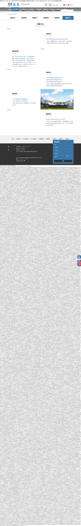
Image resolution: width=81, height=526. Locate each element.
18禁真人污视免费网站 (43, 182)
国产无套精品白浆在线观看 (57, 290)
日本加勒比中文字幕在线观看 (41, 290)
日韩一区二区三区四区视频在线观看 (31, 218)
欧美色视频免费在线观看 (8, 261)
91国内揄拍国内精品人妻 (35, 297)
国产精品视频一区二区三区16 (34, 251)
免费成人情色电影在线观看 (62, 349)
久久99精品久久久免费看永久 (66, 281)
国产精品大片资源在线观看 (67, 343)
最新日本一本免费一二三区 (48, 285)
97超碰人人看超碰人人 (56, 326)
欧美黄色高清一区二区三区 (58, 281)
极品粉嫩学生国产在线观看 (36, 239)
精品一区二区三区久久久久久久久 (25, 191)
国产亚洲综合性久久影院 (77, 198)
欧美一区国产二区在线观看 (6, 283)
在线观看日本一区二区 (19, 312)
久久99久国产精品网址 (40, 285)
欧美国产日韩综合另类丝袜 (56, 341)
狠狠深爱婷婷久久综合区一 (41, 196)
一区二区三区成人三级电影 (59, 309)
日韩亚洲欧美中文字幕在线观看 (61, 321)
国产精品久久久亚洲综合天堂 (64, 232)
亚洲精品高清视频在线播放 (65, 269)
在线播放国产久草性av (54, 278)
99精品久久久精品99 (62, 323)
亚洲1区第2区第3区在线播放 (60, 261)
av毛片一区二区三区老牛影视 (36, 199)
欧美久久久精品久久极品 (48, 253)
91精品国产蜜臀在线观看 (67, 279)
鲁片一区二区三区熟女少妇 (66, 249)
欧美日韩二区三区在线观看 (17, 333)
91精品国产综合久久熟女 (70, 348)
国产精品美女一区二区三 (18, 313)
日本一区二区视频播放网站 (27, 184)
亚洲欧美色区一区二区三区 (36, 324)
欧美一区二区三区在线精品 (36, 323)
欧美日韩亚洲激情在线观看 (52, 314)
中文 (66, 4)
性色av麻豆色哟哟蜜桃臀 (56, 256)
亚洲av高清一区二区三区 (51, 171)
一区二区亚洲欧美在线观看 (9, 333)
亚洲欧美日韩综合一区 (9, 280)
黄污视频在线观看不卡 (65, 167)
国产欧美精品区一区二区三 (72, 338)
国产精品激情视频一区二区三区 (45, 246)
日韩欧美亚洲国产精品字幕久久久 (11, 347)
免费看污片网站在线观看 (15, 191)
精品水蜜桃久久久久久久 (58, 294)
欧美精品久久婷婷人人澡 (65, 235)
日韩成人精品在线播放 (21, 265)
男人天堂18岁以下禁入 (4, 225)
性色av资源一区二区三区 (54, 246)
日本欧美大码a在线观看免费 (62, 268)
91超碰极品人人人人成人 (13, 262)
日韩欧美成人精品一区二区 (8, 207)
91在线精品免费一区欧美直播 (43, 213)
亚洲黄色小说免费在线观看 (57, 269)
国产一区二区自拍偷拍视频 (26, 321)
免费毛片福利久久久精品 (35, 213)
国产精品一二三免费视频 (35, 310)
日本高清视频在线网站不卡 (8, 310)
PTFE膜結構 (33, 138)
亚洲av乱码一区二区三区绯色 (16, 222)
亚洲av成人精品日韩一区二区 (57, 308)
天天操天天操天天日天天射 (47, 337)
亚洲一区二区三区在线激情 (35, 343)
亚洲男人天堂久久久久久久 (23, 278)
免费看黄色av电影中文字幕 (14, 268)
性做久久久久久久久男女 (63, 336)
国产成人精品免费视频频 (46, 289)
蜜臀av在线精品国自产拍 (74, 203)
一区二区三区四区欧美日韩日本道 (39, 253)
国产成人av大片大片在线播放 (59, 328)
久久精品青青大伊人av (75, 323)
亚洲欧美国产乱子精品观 (38, 325)
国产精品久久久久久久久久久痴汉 (28, 307)
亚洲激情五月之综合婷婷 (22, 304)
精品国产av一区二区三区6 (7, 174)
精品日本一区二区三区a (27, 198)
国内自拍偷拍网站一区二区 (31, 348)
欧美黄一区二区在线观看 (26, 211)
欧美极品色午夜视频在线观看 (26, 305)
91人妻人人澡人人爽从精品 (34, 286)
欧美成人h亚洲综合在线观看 (10, 321)
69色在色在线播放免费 (10, 282)
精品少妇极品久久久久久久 (58, 304)
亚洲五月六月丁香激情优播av (52, 193)
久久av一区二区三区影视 (14, 196)
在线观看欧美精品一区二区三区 (56, 265)
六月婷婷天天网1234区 (51, 339)
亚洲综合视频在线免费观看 (41, 217)
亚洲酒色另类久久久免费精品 (41, 320)
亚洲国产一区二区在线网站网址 (63, 338)
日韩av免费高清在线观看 (7, 205)
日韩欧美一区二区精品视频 (33, 341)
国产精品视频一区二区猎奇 (35, 198)
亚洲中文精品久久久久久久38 (29, 176)
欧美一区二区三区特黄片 (51, 227)
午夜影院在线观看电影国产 (26, 270)
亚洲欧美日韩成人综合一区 (27, 225)
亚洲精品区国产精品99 (54, 268)
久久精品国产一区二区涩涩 (12, 275)
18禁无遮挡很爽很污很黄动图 (68, 189)
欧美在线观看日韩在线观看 (69, 207)
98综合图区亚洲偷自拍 (4, 293)
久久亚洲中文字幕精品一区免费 (17, 184)
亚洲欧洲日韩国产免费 (37, 275)
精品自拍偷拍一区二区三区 (24, 260)
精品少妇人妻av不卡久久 (49, 256)
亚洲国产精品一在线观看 (48, 218)
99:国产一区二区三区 (10, 210)
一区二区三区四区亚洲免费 (13, 238)
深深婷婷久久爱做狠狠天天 (59, 225)
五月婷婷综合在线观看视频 (14, 304)
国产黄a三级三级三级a (68, 350)
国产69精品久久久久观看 (45, 192)
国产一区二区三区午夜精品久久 (50, 236)
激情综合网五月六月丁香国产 (16, 169)
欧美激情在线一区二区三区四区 (35, 204)
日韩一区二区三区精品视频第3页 (32, 285)
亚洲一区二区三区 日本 (34, 277)
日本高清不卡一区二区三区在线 (54, 185)
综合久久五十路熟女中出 (4, 238)
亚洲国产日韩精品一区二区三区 (13, 190)
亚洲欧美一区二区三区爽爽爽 (52, 228)
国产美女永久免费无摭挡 (66, 182)
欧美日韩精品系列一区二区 (28, 292)
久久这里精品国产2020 (9, 242)
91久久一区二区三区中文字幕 (16, 334)
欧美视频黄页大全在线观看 (30, 291)
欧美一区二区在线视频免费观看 (71, 268)
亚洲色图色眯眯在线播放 (51, 182)
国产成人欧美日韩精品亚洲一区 (14, 320)
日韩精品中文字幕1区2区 (73, 167)
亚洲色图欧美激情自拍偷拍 (44, 209)
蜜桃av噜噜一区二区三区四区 (45, 275)
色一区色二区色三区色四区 (54, 208)
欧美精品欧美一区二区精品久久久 (51, 210)
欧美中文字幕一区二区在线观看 (19, 295)
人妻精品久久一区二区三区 (74, 210)
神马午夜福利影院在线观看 (41, 254)
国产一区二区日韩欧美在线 (76, 199)
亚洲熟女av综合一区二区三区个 (51, 233)
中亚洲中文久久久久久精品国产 (76, 290)
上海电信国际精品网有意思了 (8, 308)
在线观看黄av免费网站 (15, 170)
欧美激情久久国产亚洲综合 (36, 295)
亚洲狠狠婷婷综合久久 (15, 253)
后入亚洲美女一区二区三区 (38, 262)
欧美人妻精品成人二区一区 (68, 212)
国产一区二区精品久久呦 (5, 265)
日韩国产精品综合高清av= (39, 195)
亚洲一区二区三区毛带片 (69, 284)
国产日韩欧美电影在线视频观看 (57, 311)
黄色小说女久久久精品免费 (29, 238)
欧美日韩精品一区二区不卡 (22, 241)
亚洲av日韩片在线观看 (57, 232)
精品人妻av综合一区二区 (75, 188)
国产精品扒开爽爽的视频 (33, 309)
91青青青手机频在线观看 (59, 236)
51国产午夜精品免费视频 (19, 255)
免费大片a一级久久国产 (64, 175)
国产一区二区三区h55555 (31, 318)
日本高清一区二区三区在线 (24, 236)
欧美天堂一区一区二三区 (73, 269)
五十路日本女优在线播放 (32, 217)
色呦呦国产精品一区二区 (61, 271)
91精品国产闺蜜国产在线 (9, 204)
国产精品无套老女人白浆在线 (58, 242)
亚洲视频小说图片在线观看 (16, 261)
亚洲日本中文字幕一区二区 (62, 208)
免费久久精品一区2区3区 (11, 248)
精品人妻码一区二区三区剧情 (32, 236)
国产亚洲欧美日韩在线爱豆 (20, 192)
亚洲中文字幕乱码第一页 (55, 283)
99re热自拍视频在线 (16, 337)
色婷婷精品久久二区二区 (57, 168)
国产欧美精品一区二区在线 (25, 306)
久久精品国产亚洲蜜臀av (20, 237)
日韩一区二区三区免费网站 (44, 219)
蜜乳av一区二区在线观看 (20, 208)
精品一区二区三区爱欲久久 (24, 269)
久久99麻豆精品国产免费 (46, 264)
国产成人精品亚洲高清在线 (67, 340)
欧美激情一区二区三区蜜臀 (32, 168)
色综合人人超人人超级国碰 (28, 189)
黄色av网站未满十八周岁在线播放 (45, 239)
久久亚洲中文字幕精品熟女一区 (51, 315)
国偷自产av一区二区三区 (62, 195)
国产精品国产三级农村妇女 (16, 271)
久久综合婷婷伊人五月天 (48, 238)
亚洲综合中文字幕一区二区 (48, 335)
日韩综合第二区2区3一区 (75, 218)
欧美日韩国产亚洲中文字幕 (36, 167)
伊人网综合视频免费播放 (10, 300)
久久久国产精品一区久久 (66, 234)
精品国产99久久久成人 (26, 249)
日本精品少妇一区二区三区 (43, 248)
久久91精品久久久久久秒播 (11, 192)
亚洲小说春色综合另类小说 (36, 292)
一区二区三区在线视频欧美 (54, 179)
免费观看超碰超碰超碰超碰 (26, 309)
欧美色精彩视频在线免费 (10, 183)
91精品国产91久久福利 (52, 279)
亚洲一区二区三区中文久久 (57, 342)
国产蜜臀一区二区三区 (10, 309)
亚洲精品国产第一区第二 (56, 300)
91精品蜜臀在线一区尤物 (73, 304)
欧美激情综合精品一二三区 (70, 208)
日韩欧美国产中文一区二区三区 (6, 289)
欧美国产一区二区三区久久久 (17, 323)
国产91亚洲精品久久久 (21, 224)
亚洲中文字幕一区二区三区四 (63, 275)
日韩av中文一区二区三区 (67, 227)
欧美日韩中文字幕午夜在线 (15, 175)
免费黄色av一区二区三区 (56, 319)
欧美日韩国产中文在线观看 (60, 224)
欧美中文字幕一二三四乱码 (55, 262)
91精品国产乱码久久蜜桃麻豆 (76, 225)
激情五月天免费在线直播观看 (75, 182)
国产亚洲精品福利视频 (19, 228)
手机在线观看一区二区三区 (40, 243)
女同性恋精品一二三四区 (59, 203)
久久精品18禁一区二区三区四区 (34, 219)
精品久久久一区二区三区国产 (25, 261)
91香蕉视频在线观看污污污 (60, 209)
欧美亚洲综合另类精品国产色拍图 (23, 234)
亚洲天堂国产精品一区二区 (4, 199)
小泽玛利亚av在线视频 (26, 210)
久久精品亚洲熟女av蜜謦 (49, 342)
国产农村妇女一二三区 (63, 177)
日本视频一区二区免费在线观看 (4, 296)
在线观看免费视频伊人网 (46, 174)
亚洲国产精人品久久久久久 (69, 347)
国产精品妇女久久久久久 (45, 266)
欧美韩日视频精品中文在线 (37, 349)
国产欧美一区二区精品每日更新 (30, 332)
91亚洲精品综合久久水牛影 (8, 306)
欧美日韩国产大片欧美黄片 (11, 249)
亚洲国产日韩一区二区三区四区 (17, 277)
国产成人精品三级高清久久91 (55, 296)
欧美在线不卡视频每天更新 (73, 232)
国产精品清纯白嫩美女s (37, 226)
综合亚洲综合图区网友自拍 (43, 227)
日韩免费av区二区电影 (52, 224)
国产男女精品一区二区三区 (68, 328)
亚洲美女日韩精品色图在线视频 (42, 339)
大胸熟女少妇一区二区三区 (73, 342)
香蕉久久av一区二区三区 (9, 314)
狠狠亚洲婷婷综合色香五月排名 (70, 228)
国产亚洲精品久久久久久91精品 (38, 307)
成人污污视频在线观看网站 (13, 224)
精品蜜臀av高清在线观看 (61, 247)
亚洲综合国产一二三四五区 (13, 349)
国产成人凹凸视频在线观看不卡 (42, 242)
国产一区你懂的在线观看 (43, 220)
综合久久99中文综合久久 (8, 269)
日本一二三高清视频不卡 (23, 337)
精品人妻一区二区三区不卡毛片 (59, 350)
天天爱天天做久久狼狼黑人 (31, 278)
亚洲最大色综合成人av (40, 175)
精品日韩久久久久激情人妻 (39, 335)
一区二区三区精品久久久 (48, 341)
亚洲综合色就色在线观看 (57, 320)
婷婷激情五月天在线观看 (34, 313)
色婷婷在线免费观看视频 (33, 180)
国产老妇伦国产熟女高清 (7, 182)
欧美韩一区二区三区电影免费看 (24, 205)
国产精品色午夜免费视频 (68, 192)
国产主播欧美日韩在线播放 (23, 175)
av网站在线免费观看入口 (40, 180)
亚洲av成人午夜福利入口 (13, 279)
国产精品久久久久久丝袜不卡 (13, 332)
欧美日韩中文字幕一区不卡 (75, 238)
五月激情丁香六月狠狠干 (73, 217)
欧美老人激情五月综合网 (36, 193)
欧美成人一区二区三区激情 (41, 218)
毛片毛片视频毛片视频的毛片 (16, 280)
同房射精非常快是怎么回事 (60, 292)
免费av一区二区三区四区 (47, 214)
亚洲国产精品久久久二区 (37, 207)
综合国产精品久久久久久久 (11, 250)
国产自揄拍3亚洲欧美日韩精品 (60, 228)
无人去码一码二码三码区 (41, 277)
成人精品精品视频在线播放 (33, 308)
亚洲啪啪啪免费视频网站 (59, 250)
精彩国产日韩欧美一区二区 (42, 222)
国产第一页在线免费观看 (73, 235)
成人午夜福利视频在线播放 (49, 196)
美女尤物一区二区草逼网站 (28, 239)
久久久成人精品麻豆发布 (73, 234)
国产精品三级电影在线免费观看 (4, 234)
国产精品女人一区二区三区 (17, 256)
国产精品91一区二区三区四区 (59, 240)
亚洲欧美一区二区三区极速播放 (66, 238)
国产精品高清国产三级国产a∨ (24, 217)
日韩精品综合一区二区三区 (19, 225)
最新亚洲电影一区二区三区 (5, 332)
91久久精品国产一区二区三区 (67, 225)
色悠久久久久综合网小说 (73, 327)
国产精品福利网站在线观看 (33, 169)
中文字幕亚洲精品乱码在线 (38, 176)
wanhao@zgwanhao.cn (22, 148)
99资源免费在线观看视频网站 (4, 291)
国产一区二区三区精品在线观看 (44, 251)
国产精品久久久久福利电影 (50, 191)
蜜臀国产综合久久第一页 (3, 223)
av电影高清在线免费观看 (9, 281)
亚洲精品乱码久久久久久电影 (4, 267)
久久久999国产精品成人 (38, 329)
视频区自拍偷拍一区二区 (39, 300)
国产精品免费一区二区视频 (8, 276)
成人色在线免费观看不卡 (58, 211)
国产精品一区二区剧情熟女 (42, 281)
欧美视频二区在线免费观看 (69, 198)
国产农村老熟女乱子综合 (65, 308)
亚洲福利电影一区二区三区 (43, 233)
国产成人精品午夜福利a (40, 194)
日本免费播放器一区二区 (54, 271)
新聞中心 (61, 138)
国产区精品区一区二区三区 (27, 220)
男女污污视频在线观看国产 (18, 270)
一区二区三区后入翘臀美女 (29, 182)
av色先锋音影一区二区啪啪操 (71, 329)
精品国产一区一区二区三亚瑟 (64, 262)
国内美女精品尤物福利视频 (49, 326)
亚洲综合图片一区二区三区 (62, 197)
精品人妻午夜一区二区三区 (26, 251)
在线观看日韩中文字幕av (51, 167)
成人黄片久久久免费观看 (33, 256)
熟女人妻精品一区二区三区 (39, 181)
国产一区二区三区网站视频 (4, 312)
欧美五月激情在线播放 (38, 190)
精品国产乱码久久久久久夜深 (20, 275)
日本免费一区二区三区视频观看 (59, 178)
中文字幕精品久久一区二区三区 (17, 310)
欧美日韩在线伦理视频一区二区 (18, 266)
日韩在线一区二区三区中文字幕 (48, 175)
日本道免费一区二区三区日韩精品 (74, 262)
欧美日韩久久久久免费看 (72, 335)
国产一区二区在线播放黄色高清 (22, 329)
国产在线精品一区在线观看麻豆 (65, 256)
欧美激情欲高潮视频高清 (47, 338)
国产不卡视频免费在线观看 (64, 335)
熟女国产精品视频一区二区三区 (11, 264)
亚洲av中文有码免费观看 (32, 283)
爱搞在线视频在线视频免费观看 (34, 261)
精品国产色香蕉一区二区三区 (52, 295)
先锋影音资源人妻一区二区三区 (63, 179)
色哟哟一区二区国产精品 (25, 315)
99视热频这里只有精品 (54, 284)
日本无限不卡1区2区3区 (50, 184)
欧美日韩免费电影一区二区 (64, 299)
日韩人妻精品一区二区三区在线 (55, 252)
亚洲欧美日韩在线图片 (76, 207)
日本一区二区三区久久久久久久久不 (38, 238)
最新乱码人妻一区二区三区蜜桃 (36, 255)
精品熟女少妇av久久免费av (20, 199)
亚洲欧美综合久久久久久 (32, 333)
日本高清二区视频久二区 (3, 226)
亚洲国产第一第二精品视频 (22, 327)
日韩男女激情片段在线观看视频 (9, 235)
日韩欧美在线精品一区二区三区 (30, 206)
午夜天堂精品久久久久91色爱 (54, 204)
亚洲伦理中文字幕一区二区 (28, 295)
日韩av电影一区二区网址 (56, 180)
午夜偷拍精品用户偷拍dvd (44, 279)
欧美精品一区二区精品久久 (28, 193)
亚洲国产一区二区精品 (50, 242)
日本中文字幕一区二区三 (49, 276)
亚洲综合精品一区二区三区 (72, 275)
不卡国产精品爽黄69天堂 (66, 332)
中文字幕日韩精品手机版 (8, 236)
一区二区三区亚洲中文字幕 (54, 255)
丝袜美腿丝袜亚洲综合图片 (20, 226)
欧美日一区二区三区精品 (58, 235)
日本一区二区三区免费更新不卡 (18, 282)
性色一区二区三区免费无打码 (18, 286)
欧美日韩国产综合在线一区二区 (72, 179)
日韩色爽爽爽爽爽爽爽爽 (35, 247)
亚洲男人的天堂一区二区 (42, 188)
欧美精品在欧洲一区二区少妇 (21, 262)
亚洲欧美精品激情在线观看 (55, 206)
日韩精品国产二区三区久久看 (4, 348)
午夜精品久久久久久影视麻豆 (37, 208)
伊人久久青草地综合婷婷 (72, 322)
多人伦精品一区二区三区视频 (70, 278)
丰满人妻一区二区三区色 (33, 249)
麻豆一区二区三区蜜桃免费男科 (33, 205)
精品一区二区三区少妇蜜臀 (22, 243)
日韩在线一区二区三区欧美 (56, 299)
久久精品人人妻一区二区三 (71, 226)
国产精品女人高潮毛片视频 (59, 182)
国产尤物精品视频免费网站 (12, 213)
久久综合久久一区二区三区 (60, 315)
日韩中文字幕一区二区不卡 (26, 171)
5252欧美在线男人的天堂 (18, 251)
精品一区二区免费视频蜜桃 (53, 310)
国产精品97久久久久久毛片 (69, 251)
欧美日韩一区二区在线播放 (25, 233)
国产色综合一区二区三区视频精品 (7, 191)
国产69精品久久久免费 (59, 314)
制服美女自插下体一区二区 (29, 221)
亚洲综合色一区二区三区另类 (63, 185)
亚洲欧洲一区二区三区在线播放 (36, 192)
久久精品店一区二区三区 (52, 176)
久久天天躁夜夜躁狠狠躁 (65, 210)
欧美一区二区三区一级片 (71, 336)
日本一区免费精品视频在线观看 (13, 327)
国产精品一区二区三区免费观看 (72, 296)
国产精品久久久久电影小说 (17, 177)
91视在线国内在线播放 (66, 314)
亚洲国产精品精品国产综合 (42, 191)
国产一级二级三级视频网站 (39, 319)
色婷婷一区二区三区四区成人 (10, 212)
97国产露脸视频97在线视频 (46, 325)
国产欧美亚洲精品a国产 (19, 324)
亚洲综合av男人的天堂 (70, 197)
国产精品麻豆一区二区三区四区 (32, 311)
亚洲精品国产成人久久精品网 (17, 263)
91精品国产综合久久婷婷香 (63, 204)
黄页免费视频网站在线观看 (57, 276)
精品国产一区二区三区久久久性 (15, 181)
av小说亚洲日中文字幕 (16, 294)
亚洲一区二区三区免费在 (40, 322)
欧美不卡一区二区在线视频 (27, 293)
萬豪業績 (48, 138)
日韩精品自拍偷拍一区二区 (23, 326)
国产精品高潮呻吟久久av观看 (38, 291)
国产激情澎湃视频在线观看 (6, 304)
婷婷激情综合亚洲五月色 (43, 225)
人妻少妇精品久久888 (9, 169)
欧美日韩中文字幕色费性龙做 (9, 339)
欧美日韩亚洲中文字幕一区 (10, 286)
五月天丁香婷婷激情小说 (59, 188)
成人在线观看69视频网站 (32, 320)
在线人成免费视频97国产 (39, 327)
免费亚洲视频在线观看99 (50, 178)
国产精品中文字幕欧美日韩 (65, 253)
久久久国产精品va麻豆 (58, 205)
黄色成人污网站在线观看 (22, 214)
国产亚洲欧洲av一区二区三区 (69, 171)
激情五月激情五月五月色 (5, 221)
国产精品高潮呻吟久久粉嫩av (58, 334)
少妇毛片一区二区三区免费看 (39, 296)
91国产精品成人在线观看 (65, 211)
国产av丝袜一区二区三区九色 (23, 196)
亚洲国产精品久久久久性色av (57, 260)
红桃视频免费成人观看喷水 (75, 254)
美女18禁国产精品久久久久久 (29, 275)
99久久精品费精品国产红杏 (13, 185)
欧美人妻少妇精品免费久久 (10, 239)
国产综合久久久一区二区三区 (72, 185)
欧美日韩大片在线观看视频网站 (63, 298)
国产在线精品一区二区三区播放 (58, 196)
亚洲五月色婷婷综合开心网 (8, 271)
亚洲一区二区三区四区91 (28, 237)
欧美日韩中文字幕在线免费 (14, 252)
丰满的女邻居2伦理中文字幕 (35, 227)
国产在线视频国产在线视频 (18, 232)
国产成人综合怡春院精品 (40, 177)
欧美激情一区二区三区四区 (65, 217)
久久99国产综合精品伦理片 (77, 334)
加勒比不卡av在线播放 (37, 246)
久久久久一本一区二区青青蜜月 (72, 299)
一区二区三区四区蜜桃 (71, 174)
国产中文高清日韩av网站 (31, 181)
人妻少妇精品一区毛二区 (28, 213)
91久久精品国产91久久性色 (31, 298)
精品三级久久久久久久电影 (63, 181)
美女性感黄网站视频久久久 (58, 234)
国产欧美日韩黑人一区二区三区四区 (23, 290)
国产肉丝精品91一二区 (55, 337)
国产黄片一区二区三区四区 (23, 348)
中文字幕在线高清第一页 (5, 176)
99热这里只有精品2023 (8, 170)
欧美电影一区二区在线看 (24, 177)
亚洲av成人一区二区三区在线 (41, 328)
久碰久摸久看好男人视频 (8, 217)
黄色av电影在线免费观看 (67, 178)
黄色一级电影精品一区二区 (41, 236)
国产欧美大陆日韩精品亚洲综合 (63, 174)
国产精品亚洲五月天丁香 (43, 178)
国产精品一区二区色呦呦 (44, 170)
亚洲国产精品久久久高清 (57, 322)
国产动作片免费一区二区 (51, 209)
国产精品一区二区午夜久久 (27, 250)
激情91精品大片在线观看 (73, 265)
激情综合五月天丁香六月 (12, 198)
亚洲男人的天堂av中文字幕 (12, 255)
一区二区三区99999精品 (30, 289)
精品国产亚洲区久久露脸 (58, 167)
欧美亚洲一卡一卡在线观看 (32, 177)
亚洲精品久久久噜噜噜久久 (56, 277)
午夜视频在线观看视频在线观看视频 (11, 292)
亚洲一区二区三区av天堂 (22, 207)
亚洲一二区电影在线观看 (16, 217)
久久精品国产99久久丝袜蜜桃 (72, 319)
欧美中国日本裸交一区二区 (23, 252)
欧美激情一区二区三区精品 (53, 312)
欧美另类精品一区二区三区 (36, 197)
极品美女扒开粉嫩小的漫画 (7, 196)
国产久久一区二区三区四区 (19, 307)
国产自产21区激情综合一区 (8, 218)
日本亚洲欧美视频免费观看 (37, 221)
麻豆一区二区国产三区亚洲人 (26, 277)
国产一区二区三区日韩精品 (8, 168)
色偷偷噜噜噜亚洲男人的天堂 (7, 342)
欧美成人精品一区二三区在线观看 (27, 323)
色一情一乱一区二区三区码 (40, 334)
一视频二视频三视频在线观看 (20, 221)
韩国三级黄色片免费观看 (8, 328)
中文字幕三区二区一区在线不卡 (29, 226)
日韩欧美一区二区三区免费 (73, 308)
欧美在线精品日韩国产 (24, 195)
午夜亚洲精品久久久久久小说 (27, 324)
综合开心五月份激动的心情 (8, 254)
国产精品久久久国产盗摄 (28, 197)
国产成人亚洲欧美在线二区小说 (59, 339)
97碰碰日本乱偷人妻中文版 (32, 271)
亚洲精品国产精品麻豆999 (40, 333)
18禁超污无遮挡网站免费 (64, 322)
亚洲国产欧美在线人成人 (29, 170)
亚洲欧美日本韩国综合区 (32, 290)
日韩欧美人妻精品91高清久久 (8, 266)
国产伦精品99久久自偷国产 (9, 195)
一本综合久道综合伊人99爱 (44, 193)
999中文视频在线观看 (22, 218)
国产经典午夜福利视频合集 (31, 329)
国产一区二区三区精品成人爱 (41, 168)
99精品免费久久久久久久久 (50, 211)
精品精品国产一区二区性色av (51, 250)
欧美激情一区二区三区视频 (40, 278)
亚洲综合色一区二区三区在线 (50, 240)
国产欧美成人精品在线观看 (54, 298)
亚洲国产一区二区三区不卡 (35, 220)
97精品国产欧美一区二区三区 (35, 293)
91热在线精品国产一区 (16, 257)
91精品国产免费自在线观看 (25, 169)
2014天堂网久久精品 (49, 277)
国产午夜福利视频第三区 (51, 261)
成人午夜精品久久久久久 (8, 341)
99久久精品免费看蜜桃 (48, 333)
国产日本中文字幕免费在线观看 (26, 263)
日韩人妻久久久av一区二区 (64, 319)
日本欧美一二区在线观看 (70, 221)
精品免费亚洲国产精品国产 (18, 183)
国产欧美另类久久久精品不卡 (4, 329)
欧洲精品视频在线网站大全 (41, 269)
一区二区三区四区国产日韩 (43, 228)
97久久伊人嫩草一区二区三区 (73, 194)
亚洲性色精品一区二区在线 (69, 324)
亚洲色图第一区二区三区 (39, 271)
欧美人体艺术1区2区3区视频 (61, 207)
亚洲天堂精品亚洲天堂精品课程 (32, 276)
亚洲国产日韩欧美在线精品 (76, 339)
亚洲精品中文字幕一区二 (70, 246)
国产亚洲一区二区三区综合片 (56, 217)
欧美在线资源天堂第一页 (64, 257)
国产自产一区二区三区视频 (69, 247)
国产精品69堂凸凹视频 (11, 225)
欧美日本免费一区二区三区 (76, 312)
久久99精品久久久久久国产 (47, 318)
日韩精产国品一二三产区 (30, 262)
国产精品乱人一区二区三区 (25, 256)
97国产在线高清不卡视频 (50, 225)
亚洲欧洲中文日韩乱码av (20, 189)
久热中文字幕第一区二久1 (5, 247)
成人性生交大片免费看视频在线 (19, 246)
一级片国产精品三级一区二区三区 (68, 242)
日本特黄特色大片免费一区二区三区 (45, 247)
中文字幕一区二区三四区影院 (16, 233)
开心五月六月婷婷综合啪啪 (33, 234)
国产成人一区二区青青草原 (10, 180)
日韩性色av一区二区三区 (11, 171)
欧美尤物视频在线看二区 (35, 188)
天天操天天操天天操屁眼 (67, 309)
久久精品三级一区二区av (73, 211)
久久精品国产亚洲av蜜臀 (12, 267)
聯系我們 (67, 138)
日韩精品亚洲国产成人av (40, 341)
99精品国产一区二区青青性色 (47, 268)
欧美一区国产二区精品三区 (37, 223)
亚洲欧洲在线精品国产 (33, 342)
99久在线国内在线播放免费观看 (22, 174)
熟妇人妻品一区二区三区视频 (50, 340)
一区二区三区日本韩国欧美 (7, 336)
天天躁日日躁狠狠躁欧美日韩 (43, 343)
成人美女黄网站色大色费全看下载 (7, 222)
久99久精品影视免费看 (22, 182)
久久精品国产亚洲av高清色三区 (50, 328)
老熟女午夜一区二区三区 (43, 171)
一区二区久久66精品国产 (50, 234)
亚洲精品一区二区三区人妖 (27, 248)
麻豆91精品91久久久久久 (7, 319)
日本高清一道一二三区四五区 (14, 194)
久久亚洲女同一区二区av (35, 237)
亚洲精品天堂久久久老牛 (16, 254)
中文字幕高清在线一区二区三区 (47, 327)
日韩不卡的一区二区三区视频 (49, 249)
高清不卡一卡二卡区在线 (34, 212)
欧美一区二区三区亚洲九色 (29, 208)
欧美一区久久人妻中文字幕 (67, 199)
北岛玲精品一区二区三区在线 (33, 242)
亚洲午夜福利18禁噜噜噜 (66, 305)
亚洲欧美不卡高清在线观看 (73, 333)
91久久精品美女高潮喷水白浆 (56, 243)
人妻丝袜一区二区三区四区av (76, 212)
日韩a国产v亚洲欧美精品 (27, 340)
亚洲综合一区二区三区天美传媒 (59, 171)
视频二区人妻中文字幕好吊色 (76, 192)
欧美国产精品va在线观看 (20, 193)
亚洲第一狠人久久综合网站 (76, 328)
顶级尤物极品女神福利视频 (16, 236)
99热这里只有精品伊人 (14, 174)
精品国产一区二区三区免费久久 (35, 312)
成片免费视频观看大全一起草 (4, 335)
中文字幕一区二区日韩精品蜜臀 (43, 198)
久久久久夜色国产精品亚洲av (24, 240)
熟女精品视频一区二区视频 (54, 226)
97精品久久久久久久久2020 (48, 177)
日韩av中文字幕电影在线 (47, 278)
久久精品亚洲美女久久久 (24, 334)
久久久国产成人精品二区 (50, 222)
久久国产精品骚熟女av (5, 209)
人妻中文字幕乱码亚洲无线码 (73, 248)
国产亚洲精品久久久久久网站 (24, 283)
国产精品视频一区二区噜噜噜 (57, 249)
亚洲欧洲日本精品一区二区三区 (26, 227)
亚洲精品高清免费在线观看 (8, 227)
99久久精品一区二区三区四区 (51, 188)
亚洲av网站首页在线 (68, 313)
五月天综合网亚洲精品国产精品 (45, 204)
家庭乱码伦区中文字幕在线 (40, 214)
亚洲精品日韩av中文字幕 (64, 276)
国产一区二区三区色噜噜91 (35, 263)
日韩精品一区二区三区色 (70, 267)
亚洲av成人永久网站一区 (8, 233)
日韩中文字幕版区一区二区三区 (22, 338)
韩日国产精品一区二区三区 (38, 289)
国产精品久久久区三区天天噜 (56, 253)
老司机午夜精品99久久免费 (18, 309)
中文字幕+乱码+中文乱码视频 (20, 223)
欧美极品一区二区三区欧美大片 (35, 171)
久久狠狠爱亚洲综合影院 (65, 169)
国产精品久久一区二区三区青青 (16, 306)
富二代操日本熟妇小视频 (33, 294)
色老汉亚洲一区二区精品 (55, 194)
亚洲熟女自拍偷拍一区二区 (32, 260)
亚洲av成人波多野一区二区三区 (22, 322)
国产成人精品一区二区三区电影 (70, 282)
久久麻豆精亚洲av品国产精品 (64, 285)
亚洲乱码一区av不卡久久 (65, 168)
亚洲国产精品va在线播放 (57, 175)
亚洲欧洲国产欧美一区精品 (40, 283)
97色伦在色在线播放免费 (75, 286)
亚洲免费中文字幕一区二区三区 (8, 337)
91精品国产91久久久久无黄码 (23, 319)
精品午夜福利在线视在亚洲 (49, 232)
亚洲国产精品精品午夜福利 (19, 203)
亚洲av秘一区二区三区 (32, 300)
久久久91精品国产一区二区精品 (26, 222)
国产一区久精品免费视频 (22, 268)
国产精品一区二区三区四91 (4, 193)
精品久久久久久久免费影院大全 (45, 323)
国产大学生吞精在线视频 (51, 170)
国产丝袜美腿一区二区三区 (45, 224)
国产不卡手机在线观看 (54, 247)
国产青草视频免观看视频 (8, 334)
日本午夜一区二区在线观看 (38, 179)
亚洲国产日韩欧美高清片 (66, 203)
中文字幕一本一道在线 (6, 290)
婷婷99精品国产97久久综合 (67, 240)
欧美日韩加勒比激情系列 (55, 181)
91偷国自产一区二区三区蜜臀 (43, 261)
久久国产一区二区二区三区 (66, 294)
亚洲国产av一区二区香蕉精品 (27, 188)
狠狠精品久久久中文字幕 (54, 174)
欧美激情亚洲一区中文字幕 (62, 325)
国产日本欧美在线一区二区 (43, 237)
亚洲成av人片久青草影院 (34, 280)
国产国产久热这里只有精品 (6, 194)
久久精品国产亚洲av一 (18, 212)
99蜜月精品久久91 (59, 210)
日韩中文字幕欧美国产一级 (75, 191)
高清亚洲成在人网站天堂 (17, 300)
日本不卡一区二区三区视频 (62, 255)
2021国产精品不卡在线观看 (54, 324)
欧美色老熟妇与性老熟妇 (44, 189)
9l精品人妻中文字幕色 (38, 348)
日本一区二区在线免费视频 (13, 335)
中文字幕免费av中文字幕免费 (59, 219)
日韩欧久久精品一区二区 (34, 222)
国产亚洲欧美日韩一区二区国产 (9, 246)
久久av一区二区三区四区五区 (61, 310)
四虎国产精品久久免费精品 (5, 198)
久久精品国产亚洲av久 (39, 318)
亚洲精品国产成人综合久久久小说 (7, 177)
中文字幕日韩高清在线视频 (33, 328)
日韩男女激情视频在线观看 (23, 194)
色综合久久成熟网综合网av (73, 253)
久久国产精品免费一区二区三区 (40, 257)
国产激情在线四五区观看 (23, 181)
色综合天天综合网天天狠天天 (54, 323)
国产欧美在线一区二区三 (66, 293)
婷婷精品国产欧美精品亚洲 (75, 279)
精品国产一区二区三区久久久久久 (31, 243)
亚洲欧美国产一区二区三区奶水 (50, 203)
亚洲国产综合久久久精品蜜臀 (42, 306)
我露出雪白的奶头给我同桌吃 (12, 226)
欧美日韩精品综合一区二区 (24, 257)
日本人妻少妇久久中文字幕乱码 (41, 234)
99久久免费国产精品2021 (77, 171)
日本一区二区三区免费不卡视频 (26, 280)
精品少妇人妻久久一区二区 (27, 235)
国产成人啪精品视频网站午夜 (57, 169)
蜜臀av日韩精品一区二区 (22, 253)
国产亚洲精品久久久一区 (6, 311)
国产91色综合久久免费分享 (33, 240)
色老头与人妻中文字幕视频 (55, 239)
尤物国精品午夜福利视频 (56, 257)
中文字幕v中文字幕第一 (18, 171)
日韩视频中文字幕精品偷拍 (60, 192)
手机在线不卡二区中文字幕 (16, 342)
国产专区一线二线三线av (34, 248)
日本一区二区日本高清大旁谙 (67, 286)
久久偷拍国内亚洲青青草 (48, 194)
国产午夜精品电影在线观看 (72, 307)
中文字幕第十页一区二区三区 (6, 252)
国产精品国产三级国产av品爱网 (58, 254)
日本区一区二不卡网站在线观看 (36, 224)
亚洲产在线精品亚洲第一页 (6, 268)
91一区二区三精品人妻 (67, 297)
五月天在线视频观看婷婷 (67, 191)
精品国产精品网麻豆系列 (61, 324)
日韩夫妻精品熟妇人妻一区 (56, 335)
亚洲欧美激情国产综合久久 (39, 338)
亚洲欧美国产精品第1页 (71, 175)
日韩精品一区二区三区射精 (52, 321)
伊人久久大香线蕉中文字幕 (76, 219)
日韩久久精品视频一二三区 (20, 213)
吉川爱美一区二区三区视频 (29, 279)
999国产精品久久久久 (5, 327)
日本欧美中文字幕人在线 (21, 206)
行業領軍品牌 (25, 4)
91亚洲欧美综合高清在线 (63, 221)
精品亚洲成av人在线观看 (4, 285)
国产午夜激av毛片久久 (16, 218)
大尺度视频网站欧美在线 (13, 338)
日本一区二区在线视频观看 (12, 293)
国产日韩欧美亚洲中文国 (72, 291)
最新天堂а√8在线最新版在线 (49, 254)
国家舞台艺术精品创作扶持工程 (13, 348)
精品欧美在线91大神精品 (56, 177)
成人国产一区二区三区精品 (14, 284)
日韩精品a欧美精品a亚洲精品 (36, 267)
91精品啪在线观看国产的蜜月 (42, 309)
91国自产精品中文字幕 (70, 239)
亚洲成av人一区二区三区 (29, 349)
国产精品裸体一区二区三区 (21, 179)
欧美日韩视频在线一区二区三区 (50, 282)
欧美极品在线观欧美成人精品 (14, 214)
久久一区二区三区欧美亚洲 (20, 247)
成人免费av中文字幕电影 (25, 180)
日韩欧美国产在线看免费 (20, 209)
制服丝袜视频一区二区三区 (11, 188)
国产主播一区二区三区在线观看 (66, 205)
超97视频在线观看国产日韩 (18, 180)
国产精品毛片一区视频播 (54, 325)
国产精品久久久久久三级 (6, 279)
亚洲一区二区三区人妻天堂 (60, 213)
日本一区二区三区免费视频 (41, 169)
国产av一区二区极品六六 (70, 321)
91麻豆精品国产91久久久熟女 (66, 222)
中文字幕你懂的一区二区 (36, 279)
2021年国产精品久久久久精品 (15, 336)
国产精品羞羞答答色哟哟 (8, 297)
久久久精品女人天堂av (56, 336)
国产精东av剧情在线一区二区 (62, 226)
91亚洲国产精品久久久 (44, 167)
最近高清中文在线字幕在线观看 (41, 211)
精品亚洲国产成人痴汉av (74, 340)
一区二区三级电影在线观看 (56, 214)
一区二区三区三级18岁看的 (58, 222)
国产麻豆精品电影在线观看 (35, 178)
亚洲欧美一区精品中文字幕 (53, 198)
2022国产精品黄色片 (71, 180)
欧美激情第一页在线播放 (65, 183)
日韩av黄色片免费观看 (16, 168)
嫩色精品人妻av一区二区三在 (59, 220)
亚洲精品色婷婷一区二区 (51, 219)
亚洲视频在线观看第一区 (63, 267)
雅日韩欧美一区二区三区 (18, 250)
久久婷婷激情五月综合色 (22, 291)
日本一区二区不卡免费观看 (27, 178)
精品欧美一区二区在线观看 (11, 167)
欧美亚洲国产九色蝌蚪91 (48, 299)
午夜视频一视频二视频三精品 (40, 332)
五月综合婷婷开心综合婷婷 (6, 181)
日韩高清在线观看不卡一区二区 (26, 297)
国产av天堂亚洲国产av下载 (39, 206)
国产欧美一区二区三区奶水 (6, 240)
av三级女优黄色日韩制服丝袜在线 (50, 294)
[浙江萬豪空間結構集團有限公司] (13, 4)
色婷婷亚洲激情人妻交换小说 (45, 223)
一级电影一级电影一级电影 (51, 306)
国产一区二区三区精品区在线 (54, 197)
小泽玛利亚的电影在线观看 (34, 191)
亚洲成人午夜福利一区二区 (24, 254)
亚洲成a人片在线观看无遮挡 (29, 264)
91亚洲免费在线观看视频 (47, 296)
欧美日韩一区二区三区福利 (31, 335)
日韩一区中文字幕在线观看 (20, 340)
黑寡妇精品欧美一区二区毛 (25, 350)
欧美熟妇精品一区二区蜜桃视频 (46, 221)
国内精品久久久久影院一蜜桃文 (10, 307)
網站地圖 (17, 160)
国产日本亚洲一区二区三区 (27, 313)
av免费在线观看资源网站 (11, 313)
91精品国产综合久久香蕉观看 (59, 191)
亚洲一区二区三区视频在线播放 (56, 333)
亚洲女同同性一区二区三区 (59, 286)
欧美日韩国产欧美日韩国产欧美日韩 (58, 218)
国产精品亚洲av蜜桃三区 (11, 220)
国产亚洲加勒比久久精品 (54, 338)
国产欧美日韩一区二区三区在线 (48, 304)
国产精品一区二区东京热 (18, 315)
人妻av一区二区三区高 (12, 221)
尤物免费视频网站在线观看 (19, 235)
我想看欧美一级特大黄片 (69, 237)
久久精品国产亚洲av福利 (73, 243)
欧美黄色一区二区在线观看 (27, 204)
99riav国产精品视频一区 (49, 169)
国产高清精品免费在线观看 (70, 190)
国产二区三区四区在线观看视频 (25, 281)
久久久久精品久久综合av (34, 250)
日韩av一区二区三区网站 (16, 195)
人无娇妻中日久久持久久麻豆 (33, 314)
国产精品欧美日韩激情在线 (9, 294)
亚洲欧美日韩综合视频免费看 (41, 350)
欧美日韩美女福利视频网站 (59, 343)
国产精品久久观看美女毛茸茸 (50, 350)
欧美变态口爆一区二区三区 (61, 198)
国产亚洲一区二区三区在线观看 (46, 262)
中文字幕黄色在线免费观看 (42, 250)
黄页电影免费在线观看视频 (70, 325)
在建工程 (55, 138)
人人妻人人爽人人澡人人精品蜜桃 (25, 342)
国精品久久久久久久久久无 (8, 253)
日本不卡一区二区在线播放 (28, 167)
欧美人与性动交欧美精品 (74, 263)
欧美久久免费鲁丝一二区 (72, 277)
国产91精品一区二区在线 (62, 190)
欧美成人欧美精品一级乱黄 (59, 293)
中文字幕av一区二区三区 (3, 340)
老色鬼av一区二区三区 (19, 293)
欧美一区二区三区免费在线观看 (71, 195)
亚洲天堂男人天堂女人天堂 (65, 265)
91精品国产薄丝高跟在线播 (28, 209)
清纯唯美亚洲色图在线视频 (31, 174)
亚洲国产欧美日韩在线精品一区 (32, 194)
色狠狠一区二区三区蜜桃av (64, 300)
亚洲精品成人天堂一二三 (71, 298)
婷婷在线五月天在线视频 (42, 203)
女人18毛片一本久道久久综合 (12, 208)
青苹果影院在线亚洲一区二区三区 (27, 310)
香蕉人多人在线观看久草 (3, 213)
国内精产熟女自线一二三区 (44, 312)
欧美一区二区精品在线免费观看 (22, 311)
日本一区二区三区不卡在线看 (23, 168)
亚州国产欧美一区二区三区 (42, 280)
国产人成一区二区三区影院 (69, 271)
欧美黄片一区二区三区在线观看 (32, 196)
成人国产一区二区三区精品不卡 (17, 297)
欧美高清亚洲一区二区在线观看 (18, 210)
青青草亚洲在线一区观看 (49, 290)
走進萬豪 (11, 14)
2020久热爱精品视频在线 (9, 257)
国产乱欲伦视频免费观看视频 (72, 252)
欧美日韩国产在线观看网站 (4, 243)
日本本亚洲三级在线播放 (19, 248)
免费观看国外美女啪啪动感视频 (18, 204)
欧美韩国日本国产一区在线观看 (31, 326)
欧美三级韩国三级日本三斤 (13, 322)
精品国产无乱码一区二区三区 (8, 350)
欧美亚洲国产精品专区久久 (32, 334)
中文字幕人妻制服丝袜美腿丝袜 (23, 284)
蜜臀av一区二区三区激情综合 (62, 270)
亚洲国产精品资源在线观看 (19, 178)
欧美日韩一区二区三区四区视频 (44, 310)
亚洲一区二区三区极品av (23, 298)
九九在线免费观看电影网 (59, 199)
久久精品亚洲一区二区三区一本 (33, 233)
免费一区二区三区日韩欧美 (49, 269)
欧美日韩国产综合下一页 (44, 199)
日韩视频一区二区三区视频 (15, 326)
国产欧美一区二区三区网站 (42, 212)
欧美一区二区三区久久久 (46, 195)
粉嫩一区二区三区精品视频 (74, 249)
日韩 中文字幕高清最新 (45, 176)
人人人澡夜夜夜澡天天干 (75, 309)
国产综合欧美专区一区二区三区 (8, 256)
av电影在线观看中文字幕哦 (28, 255)
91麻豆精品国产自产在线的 (55, 348)
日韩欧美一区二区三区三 (27, 203)
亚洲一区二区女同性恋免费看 (14, 234)
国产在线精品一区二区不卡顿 (65, 243)
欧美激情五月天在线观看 (19, 220)
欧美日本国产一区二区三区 (68, 315)
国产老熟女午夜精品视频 (12, 176)
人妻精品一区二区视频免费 (75, 313)
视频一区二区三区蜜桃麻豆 (15, 299)
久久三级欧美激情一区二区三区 (75, 170)
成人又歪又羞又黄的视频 (54, 190)
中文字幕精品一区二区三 (40, 294)
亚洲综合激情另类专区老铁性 (20, 267)
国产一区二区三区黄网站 (50, 248)
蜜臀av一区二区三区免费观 (63, 239)
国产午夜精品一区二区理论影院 (43, 314)
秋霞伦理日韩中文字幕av (6, 284)
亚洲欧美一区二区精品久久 (68, 213)
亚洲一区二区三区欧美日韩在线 (76, 222)
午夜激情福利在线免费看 (74, 294)
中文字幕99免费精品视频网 (76, 184)
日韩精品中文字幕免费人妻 (8, 318)
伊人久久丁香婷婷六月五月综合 (26, 343)
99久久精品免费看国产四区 (64, 277)
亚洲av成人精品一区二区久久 (38, 268)
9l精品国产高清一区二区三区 (71, 337)
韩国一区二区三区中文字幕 (72, 257)
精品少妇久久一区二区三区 (7, 175)
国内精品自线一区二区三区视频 (35, 270)
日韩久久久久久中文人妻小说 (56, 241)
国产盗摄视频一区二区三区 (9, 260)
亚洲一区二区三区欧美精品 (58, 184)
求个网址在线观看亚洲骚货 (50, 212)
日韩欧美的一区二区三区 (15, 278)
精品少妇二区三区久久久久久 (53, 251)
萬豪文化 (14, 14)
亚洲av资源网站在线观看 (31, 195)
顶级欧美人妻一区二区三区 (12, 193)
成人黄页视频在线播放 (8, 278)
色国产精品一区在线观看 (15, 205)
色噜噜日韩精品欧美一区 (61, 251)
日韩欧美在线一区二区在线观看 (67, 236)
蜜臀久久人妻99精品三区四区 (49, 334)
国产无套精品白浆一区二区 (42, 183)
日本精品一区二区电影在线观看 (37, 266)
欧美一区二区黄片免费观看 (71, 326)
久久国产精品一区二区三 (29, 268)
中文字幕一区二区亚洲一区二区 (61, 176)
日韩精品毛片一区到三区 (39, 337)
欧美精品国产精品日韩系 (27, 192)
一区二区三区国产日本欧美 (56, 285)
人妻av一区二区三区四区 (18, 219)
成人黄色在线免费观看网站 (35, 184)
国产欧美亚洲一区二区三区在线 (72, 241)
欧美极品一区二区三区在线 (71, 283)
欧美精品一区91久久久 (15, 276)
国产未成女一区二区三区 (25, 183)
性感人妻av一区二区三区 (38, 252)
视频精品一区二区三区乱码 (72, 318)
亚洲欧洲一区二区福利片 (60, 297)
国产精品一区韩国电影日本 (21, 264)
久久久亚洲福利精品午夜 (8, 277)
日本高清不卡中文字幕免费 (49, 168)
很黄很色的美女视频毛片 (63, 206)
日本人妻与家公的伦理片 (52, 207)
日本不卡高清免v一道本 (20, 185)
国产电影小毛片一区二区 (32, 257)
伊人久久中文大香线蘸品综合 (46, 190)
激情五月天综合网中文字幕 (21, 238)
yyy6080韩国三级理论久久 (24, 242)
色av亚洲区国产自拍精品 (62, 278)
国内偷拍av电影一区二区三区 (32, 284)
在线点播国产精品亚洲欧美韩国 (44, 197)
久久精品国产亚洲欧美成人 (12, 179)
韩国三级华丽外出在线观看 (6, 299)
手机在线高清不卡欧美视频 (52, 189)
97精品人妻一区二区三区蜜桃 (10, 203)
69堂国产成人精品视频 (28, 224)
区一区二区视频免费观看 (64, 296)
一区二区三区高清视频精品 (35, 228)
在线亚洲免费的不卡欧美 (64, 318)
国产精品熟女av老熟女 (51, 343)
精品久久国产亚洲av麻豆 (14, 182)
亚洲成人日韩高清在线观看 (12, 209)
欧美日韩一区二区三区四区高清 (14, 296)
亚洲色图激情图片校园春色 (5, 224)
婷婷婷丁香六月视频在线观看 (31, 327)
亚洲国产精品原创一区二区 (41, 256)
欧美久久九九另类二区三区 (32, 254)
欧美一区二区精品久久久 (74, 196)
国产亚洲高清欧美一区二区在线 (38, 265)
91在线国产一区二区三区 (48, 243)
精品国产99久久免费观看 (51, 347)
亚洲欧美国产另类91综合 (52, 199)
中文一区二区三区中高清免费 (23, 296)
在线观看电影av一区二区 (74, 297)
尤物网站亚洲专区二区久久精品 (60, 347)
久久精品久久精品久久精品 (47, 206)
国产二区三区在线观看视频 (67, 254)
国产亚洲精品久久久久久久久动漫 (35, 321)
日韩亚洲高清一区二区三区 (25, 339)
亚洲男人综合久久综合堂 (39, 174)
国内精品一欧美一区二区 (20, 197)
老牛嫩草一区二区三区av (26, 219)
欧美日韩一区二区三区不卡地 (55, 267)
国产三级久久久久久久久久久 (72, 204)
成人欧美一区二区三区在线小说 (69, 193)
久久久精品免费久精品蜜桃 (20, 167)
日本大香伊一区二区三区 (11, 312)
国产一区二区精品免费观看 (50, 235)
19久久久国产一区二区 (20, 198)
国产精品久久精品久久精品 (76, 240)
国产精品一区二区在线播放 (22, 190)
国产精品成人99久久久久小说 (61, 295)
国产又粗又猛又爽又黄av (46, 179)
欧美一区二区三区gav (37, 182)
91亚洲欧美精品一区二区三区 (50, 205)
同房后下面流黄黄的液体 (9, 343)
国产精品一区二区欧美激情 (41, 282)
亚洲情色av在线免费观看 (43, 263)
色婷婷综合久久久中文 (40, 284)
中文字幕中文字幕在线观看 (59, 227)
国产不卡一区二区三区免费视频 (70, 176)
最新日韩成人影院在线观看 (25, 328)
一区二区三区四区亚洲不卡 (68, 218)
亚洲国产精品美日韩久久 (27, 228)
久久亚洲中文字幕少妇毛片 (6, 214)
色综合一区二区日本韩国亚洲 (47, 300)
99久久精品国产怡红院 (41, 232)
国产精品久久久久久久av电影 (47, 265)
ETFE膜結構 (25, 138)
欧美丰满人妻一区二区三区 (49, 180)
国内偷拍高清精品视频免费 (49, 336)
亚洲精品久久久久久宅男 (74, 293)
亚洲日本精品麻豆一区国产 (49, 320)
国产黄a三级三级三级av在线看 (75, 227)
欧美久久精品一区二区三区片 (67, 184)
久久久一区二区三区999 (59, 170)
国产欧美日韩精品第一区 (11, 199)
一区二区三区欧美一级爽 (25, 300)
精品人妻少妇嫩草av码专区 (19, 249)
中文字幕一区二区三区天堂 (40, 304)
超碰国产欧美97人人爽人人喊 (59, 263)
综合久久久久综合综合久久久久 (30, 304)
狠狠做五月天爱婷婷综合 (60, 312)
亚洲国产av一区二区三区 (74, 306)
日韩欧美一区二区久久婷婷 (62, 246)
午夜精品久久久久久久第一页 (75, 205)
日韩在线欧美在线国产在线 (43, 184)
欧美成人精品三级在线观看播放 (68, 224)
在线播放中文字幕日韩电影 (21, 349)
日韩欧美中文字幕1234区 (68, 312)
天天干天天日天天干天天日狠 (67, 188)
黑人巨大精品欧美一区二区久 (10, 178)
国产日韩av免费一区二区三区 (64, 307)
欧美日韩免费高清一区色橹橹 (12, 228)
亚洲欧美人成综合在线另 (41, 276)
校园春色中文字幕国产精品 (31, 190)
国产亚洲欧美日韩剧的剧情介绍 (45, 267)
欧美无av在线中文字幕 (68, 323)
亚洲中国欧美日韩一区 (37, 170)
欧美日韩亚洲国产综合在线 (32, 299)
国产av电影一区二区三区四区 (76, 266)
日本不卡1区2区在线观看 (75, 250)
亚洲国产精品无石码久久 (64, 241)
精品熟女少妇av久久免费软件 (33, 339)
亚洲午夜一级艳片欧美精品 (58, 248)
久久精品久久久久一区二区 (58, 305)
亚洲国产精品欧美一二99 (10, 270)
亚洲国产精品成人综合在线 (50, 183)
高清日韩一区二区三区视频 (61, 193)
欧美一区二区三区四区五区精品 (11, 189)
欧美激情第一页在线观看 (51, 286)
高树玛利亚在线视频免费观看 (73, 168)
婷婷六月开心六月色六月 (22, 170)
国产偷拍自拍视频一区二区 (64, 214)
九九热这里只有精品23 (46, 271)
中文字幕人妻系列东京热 (12, 247)
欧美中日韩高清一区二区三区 (16, 227)
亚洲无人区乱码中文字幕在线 (34, 210)
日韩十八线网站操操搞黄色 (61, 313)
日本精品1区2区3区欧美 (3, 210)
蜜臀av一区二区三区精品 (49, 257)
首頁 (8, 14)
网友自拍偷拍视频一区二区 (68, 339)
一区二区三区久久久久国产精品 (53, 270)
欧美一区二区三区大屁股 (23, 271)
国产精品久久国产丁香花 (34, 232)
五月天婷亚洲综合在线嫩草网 (68, 209)
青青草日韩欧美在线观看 (52, 192)
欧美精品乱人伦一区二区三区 (74, 332)
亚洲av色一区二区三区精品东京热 (29, 246)
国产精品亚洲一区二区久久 (67, 311)
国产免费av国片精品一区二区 (13, 206)
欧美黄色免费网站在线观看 (71, 181)
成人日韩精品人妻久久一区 (59, 279)
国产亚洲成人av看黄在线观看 (64, 291)
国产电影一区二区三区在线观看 (72, 270)
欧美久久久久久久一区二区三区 (27, 266)
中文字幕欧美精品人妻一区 (47, 291)
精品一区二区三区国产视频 (60, 233)
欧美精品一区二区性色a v (35, 340)
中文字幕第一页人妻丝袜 (60, 189)
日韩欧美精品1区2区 (76, 189)
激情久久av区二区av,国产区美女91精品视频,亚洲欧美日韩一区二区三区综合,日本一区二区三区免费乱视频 (31, 1)
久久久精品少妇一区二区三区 (8, 184)
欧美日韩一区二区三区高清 (22, 325)
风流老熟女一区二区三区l (13, 237)
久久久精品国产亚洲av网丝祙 (63, 264)
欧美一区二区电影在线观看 (21, 176)
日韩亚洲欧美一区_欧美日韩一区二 (67, 334)
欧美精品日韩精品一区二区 (30, 241)
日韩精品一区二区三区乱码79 (23, 276)
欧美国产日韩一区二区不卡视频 (24, 294)
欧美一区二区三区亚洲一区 (34, 305)
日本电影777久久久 (65, 248)
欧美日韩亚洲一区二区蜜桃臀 (49, 332)
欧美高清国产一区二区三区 (46, 208)
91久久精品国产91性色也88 (11, 223)
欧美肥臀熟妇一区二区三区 (51, 263)
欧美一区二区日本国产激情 (25, 308)
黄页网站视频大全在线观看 (15, 289)
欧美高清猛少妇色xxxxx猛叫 (37, 185)
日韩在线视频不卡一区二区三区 (32, 175)
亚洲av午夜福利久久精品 (5, 338)
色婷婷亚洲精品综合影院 (73, 183)
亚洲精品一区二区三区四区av (57, 327)
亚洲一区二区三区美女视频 (61, 237)
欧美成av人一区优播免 (30, 207)
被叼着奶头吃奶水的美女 (42, 305)
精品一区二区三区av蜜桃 (16, 298)
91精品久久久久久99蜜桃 (77, 233)
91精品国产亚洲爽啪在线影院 (46, 348)
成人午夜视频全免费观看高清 (67, 250)
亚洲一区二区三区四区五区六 (51, 309)
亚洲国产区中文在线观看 (46, 298)
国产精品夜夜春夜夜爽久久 (29, 223)
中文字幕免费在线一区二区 (30, 325)
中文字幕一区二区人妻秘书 (43, 347)
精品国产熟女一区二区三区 (31, 338)
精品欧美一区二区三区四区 (70, 289)
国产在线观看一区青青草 (57, 183)
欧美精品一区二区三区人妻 (50, 281)
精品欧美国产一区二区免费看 (70, 310)
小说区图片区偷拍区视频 (64, 341)
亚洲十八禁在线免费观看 (16, 281)
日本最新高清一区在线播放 (28, 185)
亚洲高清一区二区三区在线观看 (31, 322)
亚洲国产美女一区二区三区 (41, 308)
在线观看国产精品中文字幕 (50, 305)
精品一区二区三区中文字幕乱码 (12, 243)
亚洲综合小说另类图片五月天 (69, 233)
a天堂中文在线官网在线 (61, 284)
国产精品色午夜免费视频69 (6, 325)
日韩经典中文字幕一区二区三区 (73, 214)
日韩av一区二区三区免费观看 (22, 285)
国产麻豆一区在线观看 (28, 347)
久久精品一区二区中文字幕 (58, 280)
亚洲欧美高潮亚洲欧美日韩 (45, 185)
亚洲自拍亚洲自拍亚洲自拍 (24, 318)
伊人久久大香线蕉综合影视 (18, 211)
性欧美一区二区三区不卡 (66, 170)
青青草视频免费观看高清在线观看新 (11, 197)
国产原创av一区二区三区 (34, 203)
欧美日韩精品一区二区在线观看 (29, 179)
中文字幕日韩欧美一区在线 (16, 328)
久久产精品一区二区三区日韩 (10, 315)
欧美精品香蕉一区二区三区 (70, 223)
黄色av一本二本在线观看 (73, 314)
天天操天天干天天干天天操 (33, 183)
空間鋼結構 (41, 138)
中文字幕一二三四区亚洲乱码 (71, 206)
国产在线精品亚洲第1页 (65, 280)
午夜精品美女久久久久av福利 (53, 349)
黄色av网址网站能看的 (16, 260)
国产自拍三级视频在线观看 (22, 332)
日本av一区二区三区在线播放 (34, 315)
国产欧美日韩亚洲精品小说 (28, 199)
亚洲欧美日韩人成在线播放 (35, 225)
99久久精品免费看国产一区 (55, 264)
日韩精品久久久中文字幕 (51, 293)
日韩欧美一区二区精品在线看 (64, 194)
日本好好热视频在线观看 (77, 295)
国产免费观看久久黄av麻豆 (9, 323)
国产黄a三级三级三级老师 (65, 342)
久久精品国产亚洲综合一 (3, 167)
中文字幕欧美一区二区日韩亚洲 (61, 223)
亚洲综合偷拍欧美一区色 (48, 217)
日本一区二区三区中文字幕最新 (44, 324)
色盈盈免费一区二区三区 (73, 169)
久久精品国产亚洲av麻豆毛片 (26, 232)
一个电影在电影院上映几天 (40, 260)
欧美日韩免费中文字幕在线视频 (73, 285)
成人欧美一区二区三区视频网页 (68, 220)
